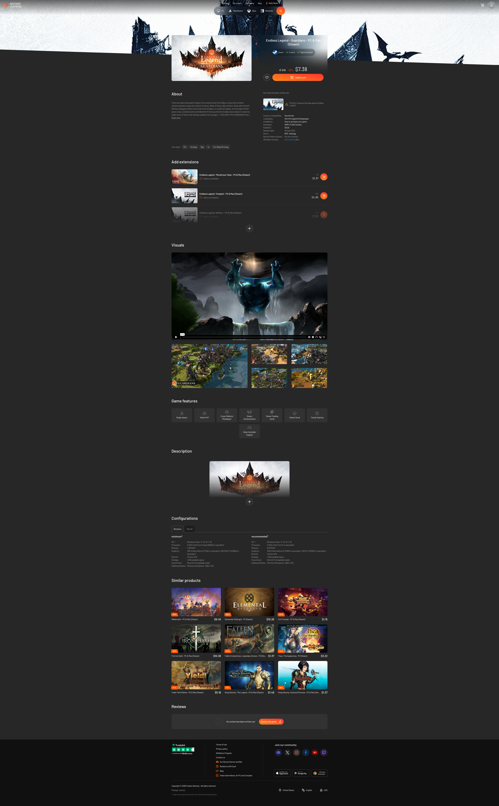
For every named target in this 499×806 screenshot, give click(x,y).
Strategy (292, 133)
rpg (202, 147)
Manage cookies (178, 790)
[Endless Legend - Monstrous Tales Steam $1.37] (185, 176)
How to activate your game (296, 121)
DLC (184, 147)
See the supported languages (297, 118)
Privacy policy (222, 749)
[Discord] (278, 752)
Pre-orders (237, 3)
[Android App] (300, 773)
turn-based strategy (220, 147)
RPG (286, 133)
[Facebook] (305, 752)
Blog (260, 3)
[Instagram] (296, 752)
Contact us (220, 757)
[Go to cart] (482, 5)
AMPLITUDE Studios (293, 124)
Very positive (290, 139)
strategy (193, 147)
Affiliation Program (224, 753)
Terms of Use (221, 744)
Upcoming (249, 3)
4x (208, 147)
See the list (289, 115)
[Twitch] (323, 752)
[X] (287, 752)
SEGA (287, 127)
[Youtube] (314, 752)
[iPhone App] (282, 773)
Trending (225, 3)
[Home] (12, 5)
